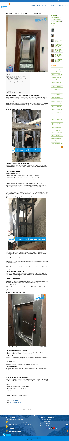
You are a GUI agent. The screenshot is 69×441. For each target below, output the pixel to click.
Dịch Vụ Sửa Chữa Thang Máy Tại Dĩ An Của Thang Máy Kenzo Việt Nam (18, 81)
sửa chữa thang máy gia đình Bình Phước (56, 99)
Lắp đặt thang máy (51, 5)
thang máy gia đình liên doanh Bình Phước (56, 116)
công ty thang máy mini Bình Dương (56, 82)
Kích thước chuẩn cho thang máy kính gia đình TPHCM (58, 45)
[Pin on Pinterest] (28, 409)
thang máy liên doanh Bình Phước (56, 129)
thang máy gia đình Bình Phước (56, 106)
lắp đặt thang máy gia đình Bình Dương (57, 91)
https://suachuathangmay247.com (15, 402)
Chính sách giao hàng (45, 423)
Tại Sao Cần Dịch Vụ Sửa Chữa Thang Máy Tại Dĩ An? (15, 77)
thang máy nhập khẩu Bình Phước (56, 140)
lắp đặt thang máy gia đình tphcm (56, 94)
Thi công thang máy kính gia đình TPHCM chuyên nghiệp (58, 50)
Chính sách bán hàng (45, 421)
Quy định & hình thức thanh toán (47, 425)
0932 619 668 (8, 435)
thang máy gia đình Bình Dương (56, 103)
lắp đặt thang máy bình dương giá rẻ (56, 89)
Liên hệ (66, 5)
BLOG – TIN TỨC (54, 13)
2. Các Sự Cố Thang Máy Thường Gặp (15, 79)
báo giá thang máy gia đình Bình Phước (57, 69)
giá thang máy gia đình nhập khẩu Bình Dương (57, 84)
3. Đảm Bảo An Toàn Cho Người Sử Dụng (15, 80)
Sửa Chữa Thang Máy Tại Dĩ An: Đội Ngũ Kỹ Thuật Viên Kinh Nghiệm (17, 76)
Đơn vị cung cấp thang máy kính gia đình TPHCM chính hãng (58, 30)
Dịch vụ (58, 5)
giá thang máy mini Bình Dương (56, 86)
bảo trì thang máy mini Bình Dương (56, 77)
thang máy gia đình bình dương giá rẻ (57, 104)
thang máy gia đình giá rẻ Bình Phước (57, 111)
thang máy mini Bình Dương (55, 130)
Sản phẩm (43, 5)
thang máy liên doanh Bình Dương (56, 127)
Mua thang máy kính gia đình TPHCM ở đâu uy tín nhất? (58, 40)
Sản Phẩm (53, 23)
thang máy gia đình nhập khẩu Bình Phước (56, 124)
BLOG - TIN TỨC (8, 11)
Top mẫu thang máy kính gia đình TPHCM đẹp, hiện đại (58, 55)
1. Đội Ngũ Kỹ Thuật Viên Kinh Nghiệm (15, 82)
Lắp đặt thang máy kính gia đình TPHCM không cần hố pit (58, 35)
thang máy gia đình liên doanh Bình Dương (56, 113)
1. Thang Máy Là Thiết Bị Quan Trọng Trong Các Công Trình (18, 78)
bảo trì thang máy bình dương (56, 72)
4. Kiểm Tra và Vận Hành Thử (13, 90)
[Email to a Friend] (27, 409)
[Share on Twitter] (25, 409)
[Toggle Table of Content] (27, 75)
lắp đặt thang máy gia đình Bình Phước (57, 92)
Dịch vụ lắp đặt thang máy (55, 19)
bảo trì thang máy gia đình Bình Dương (57, 74)
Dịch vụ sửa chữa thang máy (56, 21)
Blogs (63, 5)
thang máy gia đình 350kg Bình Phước (57, 101)
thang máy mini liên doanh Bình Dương (57, 135)
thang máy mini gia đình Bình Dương (57, 132)
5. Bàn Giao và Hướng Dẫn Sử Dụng (14, 91)
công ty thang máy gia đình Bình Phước (57, 80)
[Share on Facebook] (23, 409)
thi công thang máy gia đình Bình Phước (57, 143)
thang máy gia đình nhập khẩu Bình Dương (56, 121)
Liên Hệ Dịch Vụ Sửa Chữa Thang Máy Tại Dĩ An (15, 92)
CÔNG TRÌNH (53, 15)
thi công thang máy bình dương (56, 141)
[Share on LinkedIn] (30, 409)
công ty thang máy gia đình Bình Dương (57, 79)
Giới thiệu (38, 5)
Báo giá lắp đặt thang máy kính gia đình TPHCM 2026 (58, 60)
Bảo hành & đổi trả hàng (46, 419)
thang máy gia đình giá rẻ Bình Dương (57, 109)
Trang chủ (33, 5)
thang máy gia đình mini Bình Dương (57, 117)
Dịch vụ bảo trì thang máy (55, 17)
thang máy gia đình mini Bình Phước (57, 119)
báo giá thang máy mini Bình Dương (56, 71)
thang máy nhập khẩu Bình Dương (56, 138)
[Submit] (62, 147)
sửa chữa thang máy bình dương (56, 97)
